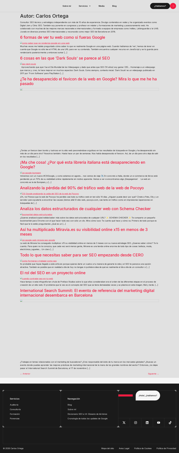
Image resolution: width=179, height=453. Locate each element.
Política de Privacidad (166, 448)
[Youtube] (159, 422)
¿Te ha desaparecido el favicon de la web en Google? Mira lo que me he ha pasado (88, 81)
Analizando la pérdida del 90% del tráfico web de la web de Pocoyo (82, 188)
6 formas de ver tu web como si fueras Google (62, 37)
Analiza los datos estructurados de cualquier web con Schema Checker (85, 208)
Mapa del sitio (107, 448)
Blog (114, 6)
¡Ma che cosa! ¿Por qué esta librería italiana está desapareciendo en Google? (82, 164)
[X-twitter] (124, 422)
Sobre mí (67, 6)
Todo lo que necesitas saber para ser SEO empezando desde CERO (82, 255)
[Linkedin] (147, 422)
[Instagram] (135, 422)
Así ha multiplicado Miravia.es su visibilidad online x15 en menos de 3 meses (84, 232)
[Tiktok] (170, 422)
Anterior (25, 373)
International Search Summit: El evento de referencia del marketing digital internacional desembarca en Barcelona (87, 293)
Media (101, 6)
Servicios (83, 6)
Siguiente (153, 373)
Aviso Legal (124, 448)
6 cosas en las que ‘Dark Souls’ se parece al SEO (65, 58)
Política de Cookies (143, 448)
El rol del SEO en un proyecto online (52, 272)
